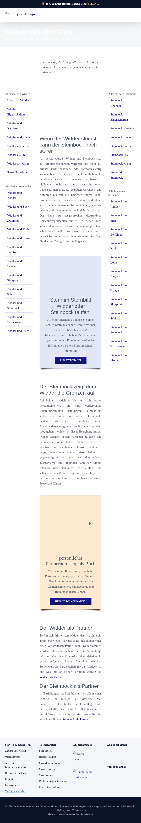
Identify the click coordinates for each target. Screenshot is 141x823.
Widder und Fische (19, 330)
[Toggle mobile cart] (128, 15)
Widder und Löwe (18, 238)
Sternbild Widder (18, 172)
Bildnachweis (86, 814)
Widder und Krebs (18, 229)
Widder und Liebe (18, 137)
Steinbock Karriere (122, 128)
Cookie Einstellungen (68, 814)
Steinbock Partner (121, 146)
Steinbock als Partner (75, 719)
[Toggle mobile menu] (134, 15)
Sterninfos (52, 814)
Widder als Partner (51, 677)
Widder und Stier (18, 206)
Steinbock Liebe (120, 137)
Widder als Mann (18, 163)
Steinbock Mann (120, 163)
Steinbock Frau (119, 154)
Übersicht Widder (18, 100)
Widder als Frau (17, 154)
